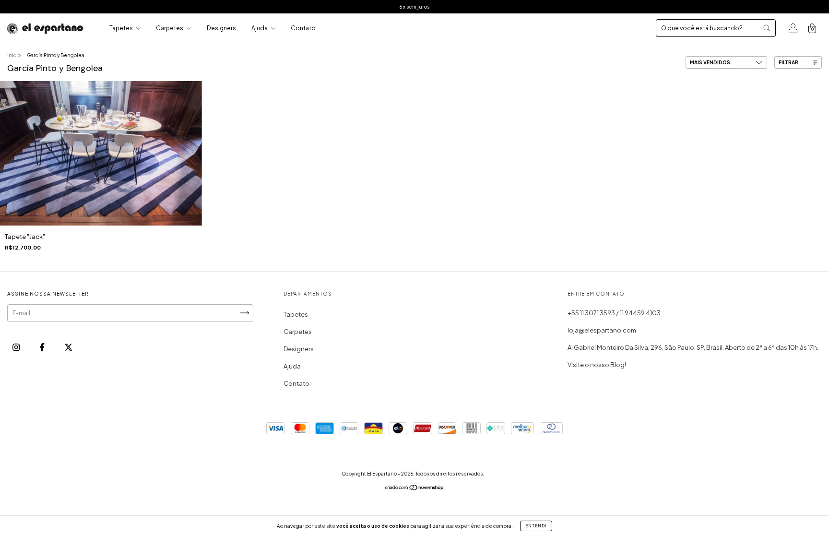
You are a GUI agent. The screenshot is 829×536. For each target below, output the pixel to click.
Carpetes (170, 28)
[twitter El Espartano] (68, 347)
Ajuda (260, 28)
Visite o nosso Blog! (597, 365)
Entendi (536, 526)
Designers (221, 28)
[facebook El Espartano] (42, 347)
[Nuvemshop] (415, 488)
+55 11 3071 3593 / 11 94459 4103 (614, 313)
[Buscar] (766, 28)
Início (14, 55)
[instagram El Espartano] (16, 347)
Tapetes (121, 28)
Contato (303, 28)
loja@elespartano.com (602, 330)
